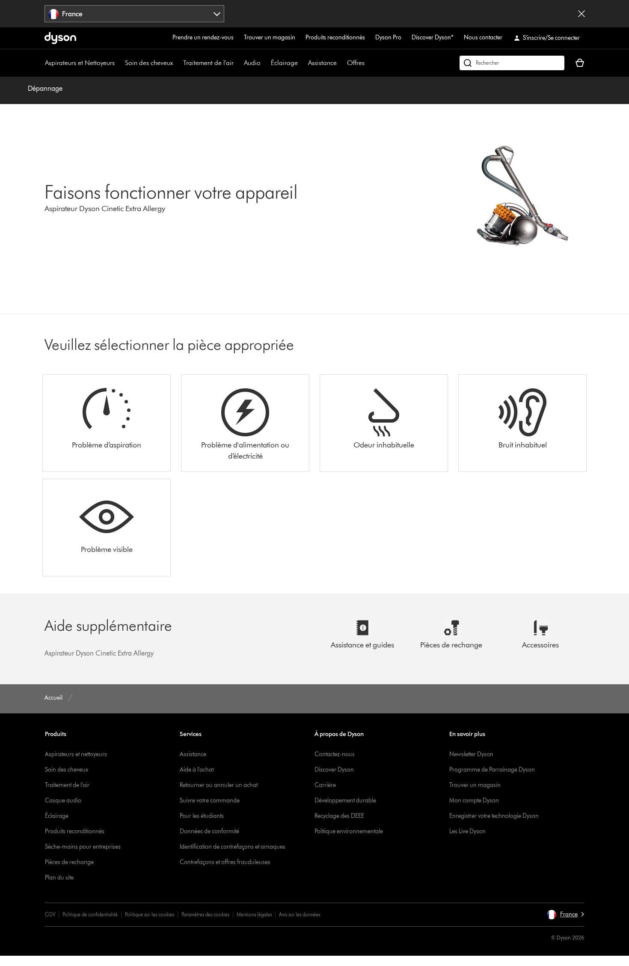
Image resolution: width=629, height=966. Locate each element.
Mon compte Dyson (474, 800)
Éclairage (284, 63)
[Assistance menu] (341, 63)
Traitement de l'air (208, 63)
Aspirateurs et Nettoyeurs (80, 63)
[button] (565, 914)
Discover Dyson (334, 769)
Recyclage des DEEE (339, 816)
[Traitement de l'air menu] (238, 63)
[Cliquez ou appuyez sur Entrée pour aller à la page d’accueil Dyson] (60, 38)
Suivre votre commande (210, 800)
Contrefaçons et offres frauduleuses (225, 862)
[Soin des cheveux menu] (177, 63)
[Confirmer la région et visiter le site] (581, 13)
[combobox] (135, 13)
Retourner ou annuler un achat (219, 785)
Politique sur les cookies (149, 914)
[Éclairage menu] (302, 63)
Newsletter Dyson (471, 754)
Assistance (322, 63)
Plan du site (59, 877)
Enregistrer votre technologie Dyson (494, 816)
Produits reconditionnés (335, 37)
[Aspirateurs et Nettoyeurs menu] (119, 63)
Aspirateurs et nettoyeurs (76, 754)
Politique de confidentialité (90, 914)
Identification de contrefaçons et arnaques (232, 846)
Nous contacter (483, 37)
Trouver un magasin (269, 37)
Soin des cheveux (149, 63)
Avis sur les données (299, 914)
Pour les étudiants (202, 816)
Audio (252, 63)
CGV (50, 914)
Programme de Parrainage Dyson (492, 769)
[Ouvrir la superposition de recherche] (512, 63)
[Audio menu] (265, 63)
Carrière (325, 785)
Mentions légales (254, 914)
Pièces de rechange (69, 862)
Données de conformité (209, 831)
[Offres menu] (369, 63)
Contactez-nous (334, 754)
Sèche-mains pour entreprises (83, 846)
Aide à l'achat (197, 769)
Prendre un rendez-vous (203, 37)
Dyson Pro (388, 37)
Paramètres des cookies (205, 914)
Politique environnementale (348, 831)
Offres (356, 63)
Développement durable (345, 800)
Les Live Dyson (467, 831)
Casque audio (63, 800)
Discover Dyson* (433, 37)
